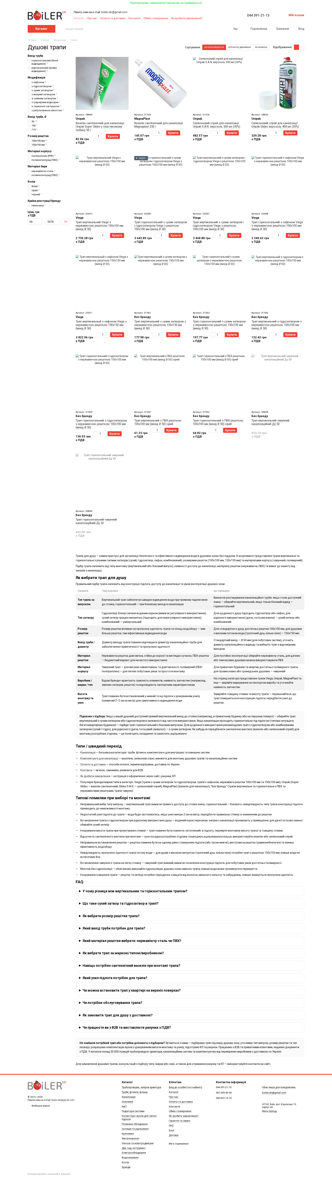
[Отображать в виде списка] (301, 47)
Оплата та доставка (112, 18)
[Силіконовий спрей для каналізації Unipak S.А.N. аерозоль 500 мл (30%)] (219, 83)
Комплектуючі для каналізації (99, 758)
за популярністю (214, 47)
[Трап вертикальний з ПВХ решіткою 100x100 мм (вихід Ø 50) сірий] (160, 380)
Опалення (127, 1101)
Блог (171, 1130)
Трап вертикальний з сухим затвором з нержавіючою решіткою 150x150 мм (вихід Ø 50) (160, 325)
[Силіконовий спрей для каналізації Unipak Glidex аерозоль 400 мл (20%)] (277, 83)
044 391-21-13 (258, 15)
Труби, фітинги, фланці (135, 1092)
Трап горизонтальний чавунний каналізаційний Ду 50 (96, 521)
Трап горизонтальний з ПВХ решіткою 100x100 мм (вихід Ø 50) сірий (218, 422)
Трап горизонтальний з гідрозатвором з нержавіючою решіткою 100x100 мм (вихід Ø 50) (101, 424)
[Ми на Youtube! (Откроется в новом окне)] (218, 18)
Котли (125, 1162)
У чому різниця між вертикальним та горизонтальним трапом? (135, 891)
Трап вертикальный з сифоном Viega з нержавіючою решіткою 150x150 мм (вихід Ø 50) (101, 325)
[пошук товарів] (62, 29)
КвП (124, 1106)
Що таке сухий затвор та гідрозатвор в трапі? (121, 903)
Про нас (92, 18)
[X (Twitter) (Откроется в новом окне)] (223, 18)
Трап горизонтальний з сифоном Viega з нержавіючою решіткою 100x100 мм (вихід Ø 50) (277, 225)
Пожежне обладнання (135, 1124)
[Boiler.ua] (47, 1085)
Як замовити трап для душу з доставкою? (118, 1015)
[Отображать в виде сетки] (296, 47)
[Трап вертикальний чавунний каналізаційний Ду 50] (277, 380)
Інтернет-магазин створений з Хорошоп (49, 1174)
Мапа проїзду (269, 1111)
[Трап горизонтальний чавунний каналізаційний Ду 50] (102, 479)
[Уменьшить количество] (93, 136)
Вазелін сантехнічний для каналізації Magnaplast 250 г (158, 124)
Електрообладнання (134, 1152)
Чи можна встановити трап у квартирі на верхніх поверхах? (132, 990)
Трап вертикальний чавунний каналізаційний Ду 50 (270, 422)
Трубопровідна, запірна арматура (141, 1087)
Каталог (79, 18)
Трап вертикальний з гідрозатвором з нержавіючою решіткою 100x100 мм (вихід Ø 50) (276, 325)
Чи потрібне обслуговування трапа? (112, 1003)
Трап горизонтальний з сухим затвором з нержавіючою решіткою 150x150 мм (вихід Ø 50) (219, 325)
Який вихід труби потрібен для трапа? (114, 928)
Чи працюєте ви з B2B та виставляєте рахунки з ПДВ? (127, 1027)
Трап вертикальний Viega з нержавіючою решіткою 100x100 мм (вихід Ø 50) (99, 225)
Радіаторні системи (133, 1111)
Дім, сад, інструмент (134, 1148)
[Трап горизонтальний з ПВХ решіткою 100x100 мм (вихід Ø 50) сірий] (219, 380)
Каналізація (87, 752)
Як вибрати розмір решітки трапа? (111, 916)
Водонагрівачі (130, 1157)
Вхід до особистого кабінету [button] (185, 1087)
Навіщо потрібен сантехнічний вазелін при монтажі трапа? (131, 965)
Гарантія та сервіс (179, 1120)
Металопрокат (130, 1138)
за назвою (261, 47)
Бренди (126, 1167)
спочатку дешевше (239, 47)
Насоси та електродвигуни (138, 1143)
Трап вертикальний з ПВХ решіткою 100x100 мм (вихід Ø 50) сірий (157, 422)
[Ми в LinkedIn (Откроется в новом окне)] (232, 18)
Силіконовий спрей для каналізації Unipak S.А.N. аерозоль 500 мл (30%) (216, 124)
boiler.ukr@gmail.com (114, 12)
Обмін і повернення (156, 18)
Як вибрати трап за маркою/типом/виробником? (123, 953)
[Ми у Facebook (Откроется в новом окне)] (214, 18)
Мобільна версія (40, 1105)
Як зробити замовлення (95, 776)
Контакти (134, 18)
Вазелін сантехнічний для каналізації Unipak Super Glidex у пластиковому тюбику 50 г (100, 126)
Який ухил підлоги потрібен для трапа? (115, 978)
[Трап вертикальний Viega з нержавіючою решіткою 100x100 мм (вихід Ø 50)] (102, 182)
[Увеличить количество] (103, 136)
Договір (173, 1135)
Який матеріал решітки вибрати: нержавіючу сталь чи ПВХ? (132, 941)
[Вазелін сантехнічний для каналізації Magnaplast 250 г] (160, 83)
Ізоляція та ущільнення (135, 1128)
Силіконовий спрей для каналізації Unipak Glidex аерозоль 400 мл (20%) (275, 124)
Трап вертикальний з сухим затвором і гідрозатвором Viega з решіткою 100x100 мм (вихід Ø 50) (218, 225)
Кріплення (128, 1133)
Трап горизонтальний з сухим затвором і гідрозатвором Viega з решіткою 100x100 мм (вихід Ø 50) (160, 225)
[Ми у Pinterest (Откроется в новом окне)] (227, 18)
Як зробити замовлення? (187, 18)
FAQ (171, 1125)
